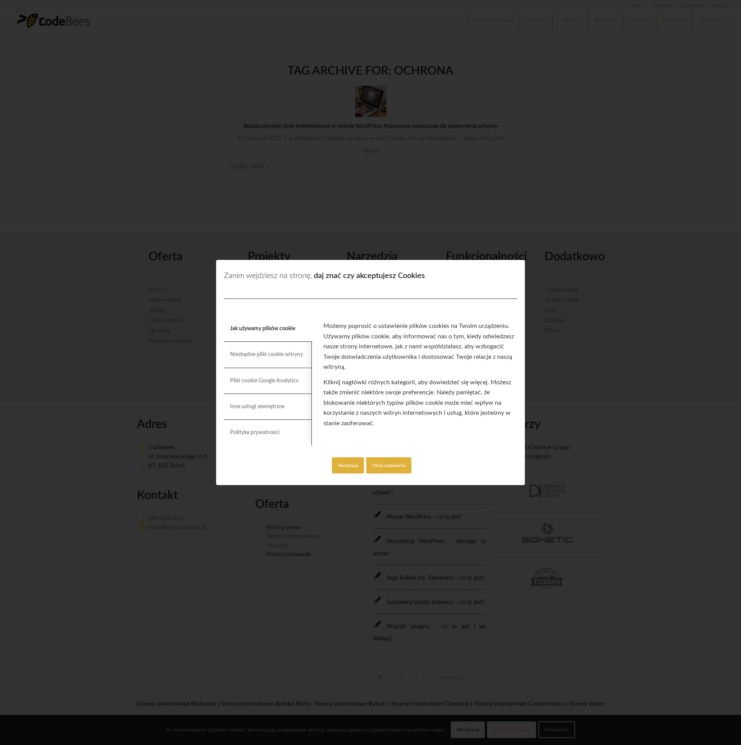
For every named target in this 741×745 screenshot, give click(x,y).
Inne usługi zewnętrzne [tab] (257, 406)
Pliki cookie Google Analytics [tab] (264, 381)
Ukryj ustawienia (389, 465)
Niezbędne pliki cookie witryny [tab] (266, 354)
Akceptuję (348, 465)
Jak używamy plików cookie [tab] (262, 328)
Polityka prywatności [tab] (255, 432)
